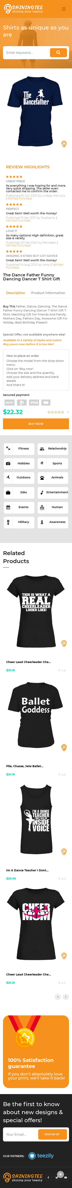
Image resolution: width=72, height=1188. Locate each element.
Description (15, 293)
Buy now (36, 424)
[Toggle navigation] (64, 9)
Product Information (48, 293)
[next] (66, 997)
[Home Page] (23, 9)
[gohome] (60, 1174)
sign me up (53, 1134)
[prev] (58, 997)
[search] (58, 52)
